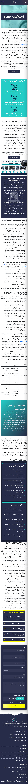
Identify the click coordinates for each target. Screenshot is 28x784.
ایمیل (24, 660)
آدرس (24, 674)
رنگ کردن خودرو (23, 341)
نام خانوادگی (23, 654)
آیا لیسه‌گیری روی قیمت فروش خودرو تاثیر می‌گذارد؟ (15, 628)
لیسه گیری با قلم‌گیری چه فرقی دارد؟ (16, 612)
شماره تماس (23, 667)
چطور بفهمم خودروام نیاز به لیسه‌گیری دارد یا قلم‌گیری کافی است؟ (15, 634)
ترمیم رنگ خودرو (22, 751)
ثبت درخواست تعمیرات (14, 706)
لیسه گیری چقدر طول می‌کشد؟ (18, 623)
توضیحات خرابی (22, 681)
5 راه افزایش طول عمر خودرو (20, 731)
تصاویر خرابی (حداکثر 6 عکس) (19, 695)
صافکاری (24, 745)
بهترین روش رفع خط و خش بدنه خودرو (18, 734)
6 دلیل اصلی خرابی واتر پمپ (20, 740)
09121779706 (22, 775)
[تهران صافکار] (14, 2)
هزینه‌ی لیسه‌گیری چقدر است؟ (18, 639)
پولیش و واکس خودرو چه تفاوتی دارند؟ (18, 737)
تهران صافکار (24, 44)
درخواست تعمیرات (14, 71)
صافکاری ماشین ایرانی (21, 757)
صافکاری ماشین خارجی (21, 760)
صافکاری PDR (23, 748)
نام (24, 647)
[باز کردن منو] (25, 2)
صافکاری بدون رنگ (22, 754)
